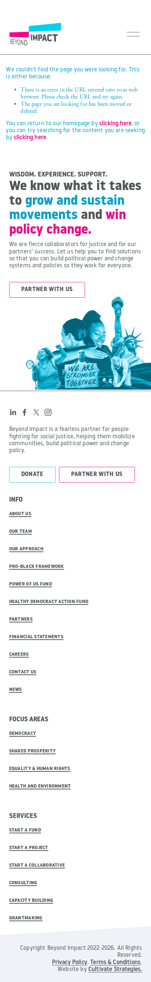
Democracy (22, 733)
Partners (21, 619)
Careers (19, 654)
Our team (20, 531)
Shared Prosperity (32, 751)
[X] (36, 412)
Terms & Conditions (115, 963)
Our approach (26, 549)
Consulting (23, 883)
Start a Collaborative (37, 865)
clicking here (115, 124)
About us (20, 514)
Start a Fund (25, 830)
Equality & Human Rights (39, 768)
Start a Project (28, 847)
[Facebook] (24, 412)
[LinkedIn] (12, 412)
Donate (32, 474)
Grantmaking (26, 918)
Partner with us (47, 290)
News (15, 689)
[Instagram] (48, 412)
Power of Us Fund (30, 584)
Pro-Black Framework (36, 566)
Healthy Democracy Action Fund (48, 601)
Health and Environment (40, 786)
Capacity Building (31, 900)
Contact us (23, 672)
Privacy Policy (69, 963)
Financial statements (36, 637)
